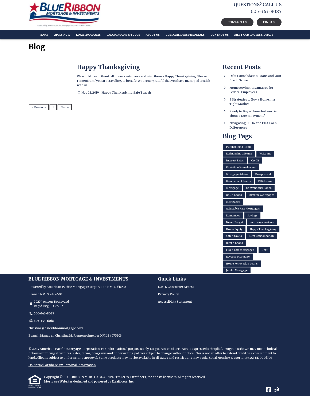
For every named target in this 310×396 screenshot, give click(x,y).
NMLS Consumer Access (176, 287)
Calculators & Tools (123, 34)
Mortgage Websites (58, 381)
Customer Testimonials (185, 34)
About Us (153, 34)
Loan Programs (88, 34)
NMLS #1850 (116, 287)
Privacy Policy (168, 294)
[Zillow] (277, 390)
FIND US (269, 22)
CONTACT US (237, 22)
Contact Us (219, 34)
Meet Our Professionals (253, 34)
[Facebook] (268, 390)
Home (44, 34)
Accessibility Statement (175, 301)
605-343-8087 (44, 313)
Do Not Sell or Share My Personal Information (62, 365)
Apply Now (62, 34)
